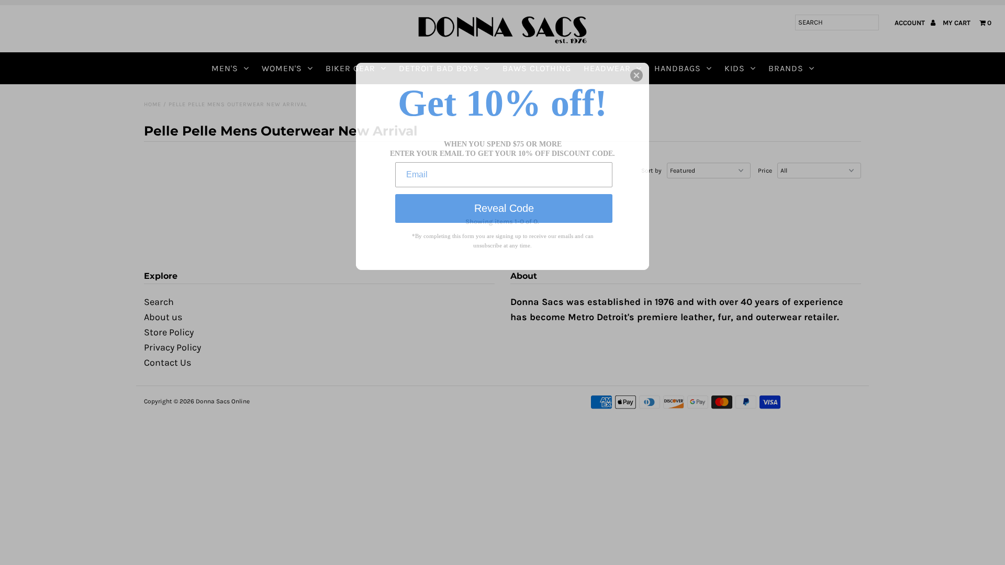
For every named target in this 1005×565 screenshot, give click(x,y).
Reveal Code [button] (504, 208)
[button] (636, 75)
